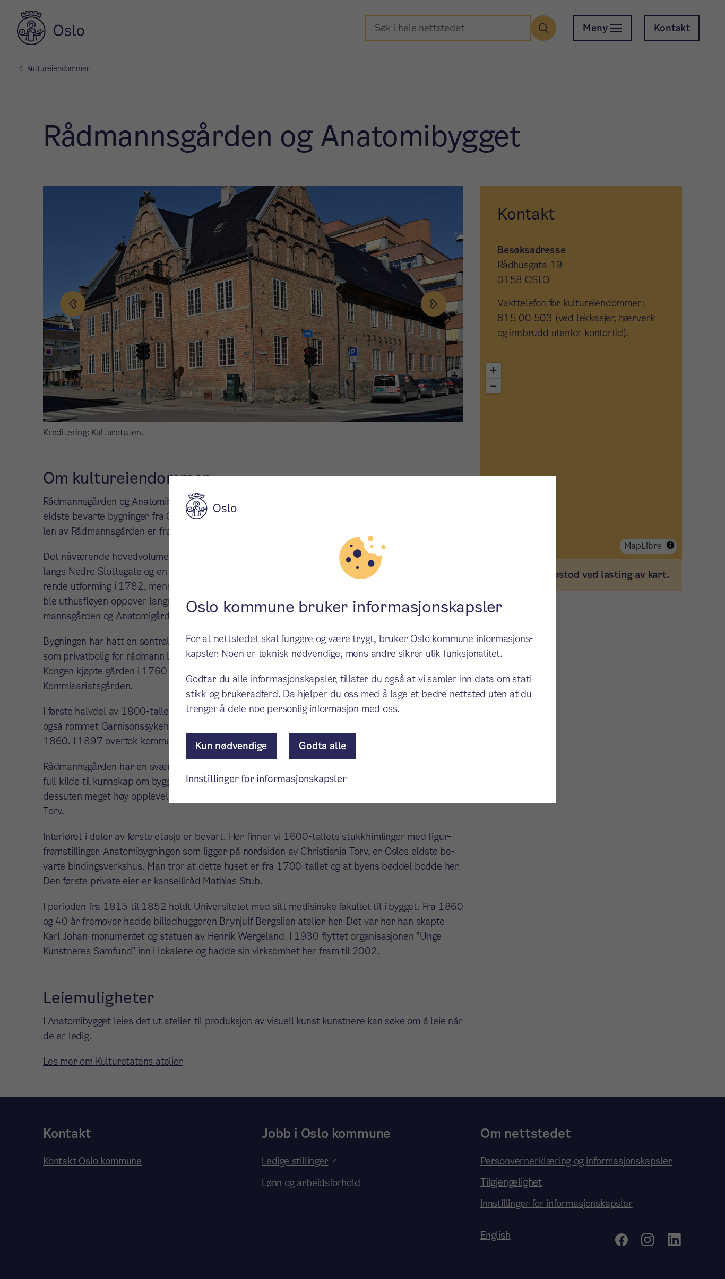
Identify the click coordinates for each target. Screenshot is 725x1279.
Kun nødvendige (231, 745)
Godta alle (322, 745)
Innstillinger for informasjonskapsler (266, 778)
